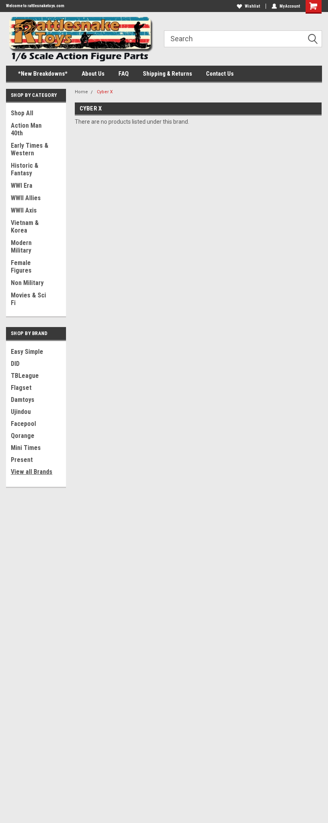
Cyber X (105, 91)
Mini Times (26, 448)
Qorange (22, 436)
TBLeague (25, 375)
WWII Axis (24, 210)
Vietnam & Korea (25, 226)
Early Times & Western (29, 149)
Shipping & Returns (167, 73)
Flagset (21, 387)
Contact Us (220, 73)
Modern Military (21, 246)
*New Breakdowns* (43, 73)
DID (15, 363)
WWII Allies (26, 198)
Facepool (23, 424)
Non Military (27, 283)
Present (22, 460)
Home (81, 91)
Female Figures (21, 266)
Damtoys (22, 399)
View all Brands (31, 472)
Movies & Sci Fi (28, 299)
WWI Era (21, 185)
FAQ (123, 73)
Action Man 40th (26, 129)
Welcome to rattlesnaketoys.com (35, 6)
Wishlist (252, 6)
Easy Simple (27, 351)
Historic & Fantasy (24, 169)
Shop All (22, 113)
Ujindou (21, 412)
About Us (93, 73)
